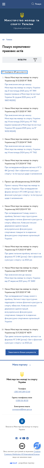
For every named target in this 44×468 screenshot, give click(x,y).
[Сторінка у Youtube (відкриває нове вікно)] (23, 438)
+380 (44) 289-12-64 (22, 392)
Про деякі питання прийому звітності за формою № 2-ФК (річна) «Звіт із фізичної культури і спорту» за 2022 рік (23, 340)
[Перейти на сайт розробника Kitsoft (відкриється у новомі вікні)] (13, 463)
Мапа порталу (20, 365)
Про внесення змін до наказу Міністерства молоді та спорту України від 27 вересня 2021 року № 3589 (22, 278)
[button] (22, 60)
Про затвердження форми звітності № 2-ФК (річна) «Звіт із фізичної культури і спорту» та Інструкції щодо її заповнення (23, 170)
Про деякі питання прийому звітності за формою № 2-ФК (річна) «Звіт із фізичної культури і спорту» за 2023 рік (23, 257)
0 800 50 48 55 (22, 401)
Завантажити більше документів (22, 352)
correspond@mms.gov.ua (22, 409)
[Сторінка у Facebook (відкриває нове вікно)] (16, 438)
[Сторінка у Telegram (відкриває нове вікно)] (20, 438)
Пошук (38, 4)
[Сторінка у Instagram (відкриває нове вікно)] (27, 438)
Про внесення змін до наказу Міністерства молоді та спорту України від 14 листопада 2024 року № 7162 (22, 149)
